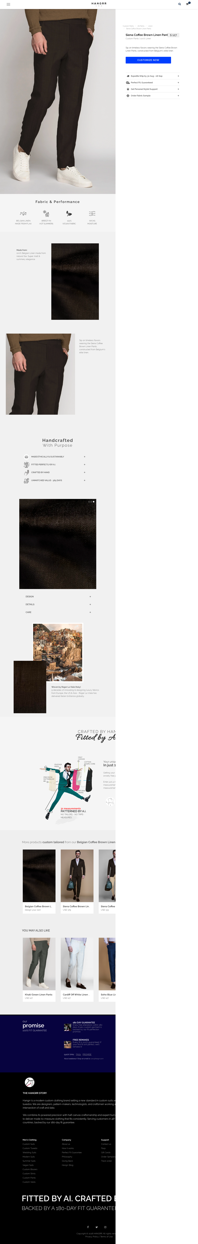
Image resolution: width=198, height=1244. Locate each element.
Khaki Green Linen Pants (38, 994)
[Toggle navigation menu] (7, 4)
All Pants (141, 26)
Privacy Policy (92, 1236)
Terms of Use (106, 1236)
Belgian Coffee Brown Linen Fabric (44, 906)
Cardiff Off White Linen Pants (79, 994)
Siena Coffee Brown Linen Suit (80, 906)
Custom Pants (128, 26)
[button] (58, 101)
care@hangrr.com (96, 1059)
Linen (150, 26)
